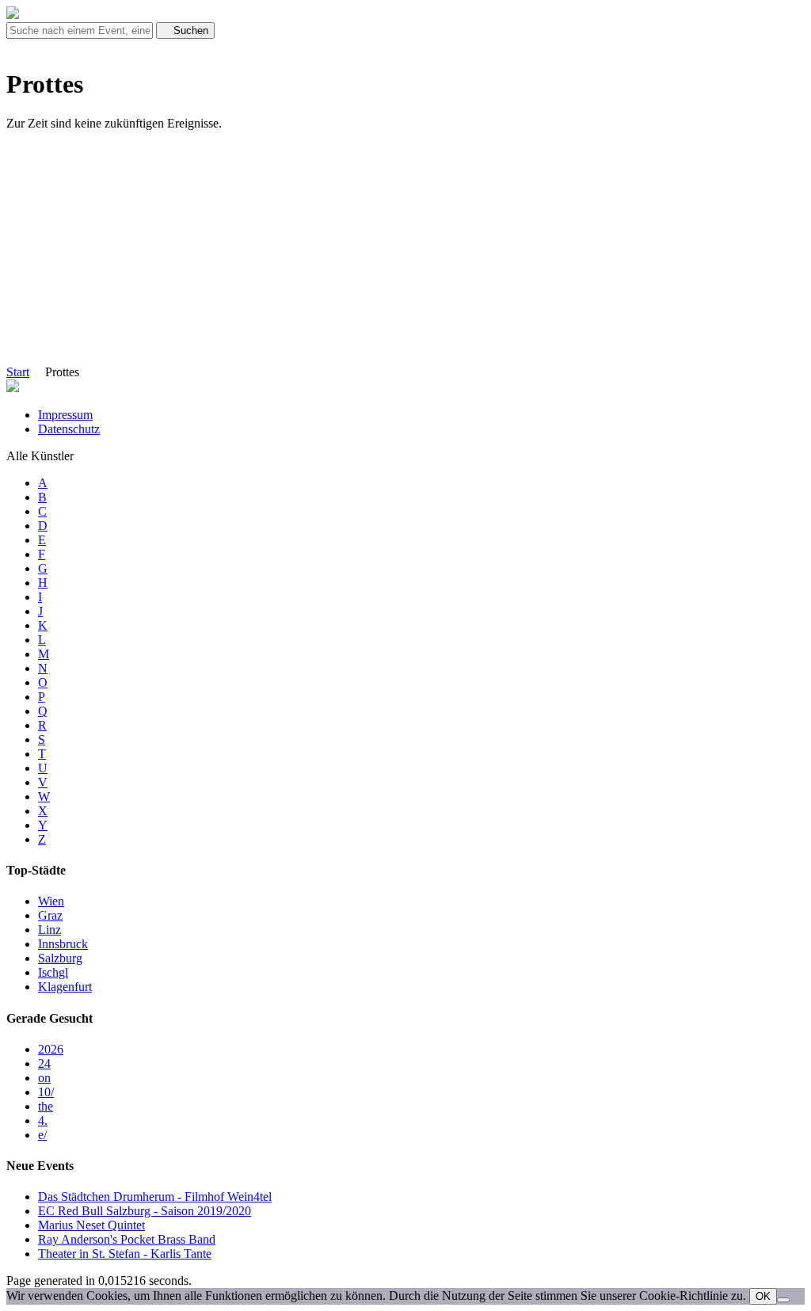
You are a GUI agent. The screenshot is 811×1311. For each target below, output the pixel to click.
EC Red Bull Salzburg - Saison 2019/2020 (144, 1211)
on (44, 1077)
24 (44, 1063)
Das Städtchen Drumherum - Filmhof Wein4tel (155, 1196)
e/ (42, 1134)
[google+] (30, 45)
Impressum (65, 414)
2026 (50, 1049)
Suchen (189, 30)
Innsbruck (63, 944)
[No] (783, 1300)
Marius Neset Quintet (91, 1225)
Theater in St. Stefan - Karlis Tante (124, 1253)
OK (763, 1296)
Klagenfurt (65, 986)
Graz (50, 915)
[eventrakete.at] (12, 14)
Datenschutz (69, 429)
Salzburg (60, 958)
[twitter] (20, 45)
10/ (46, 1092)
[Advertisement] (405, 254)
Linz (49, 929)
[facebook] (11, 45)
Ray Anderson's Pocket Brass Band (126, 1239)
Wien (51, 901)
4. (43, 1120)
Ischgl (53, 972)
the (45, 1106)
